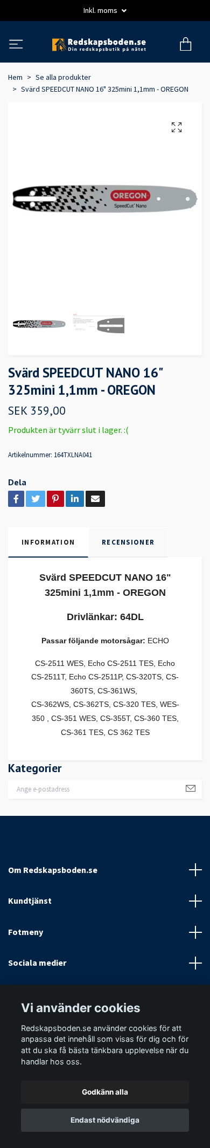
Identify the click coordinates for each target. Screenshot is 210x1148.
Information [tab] (48, 589)
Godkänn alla (105, 1092)
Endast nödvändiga (105, 1120)
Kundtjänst (30, 947)
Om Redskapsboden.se (52, 916)
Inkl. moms (101, 10)
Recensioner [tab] (128, 589)
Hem (15, 124)
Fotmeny (25, 978)
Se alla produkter (63, 124)
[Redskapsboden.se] (105, 68)
